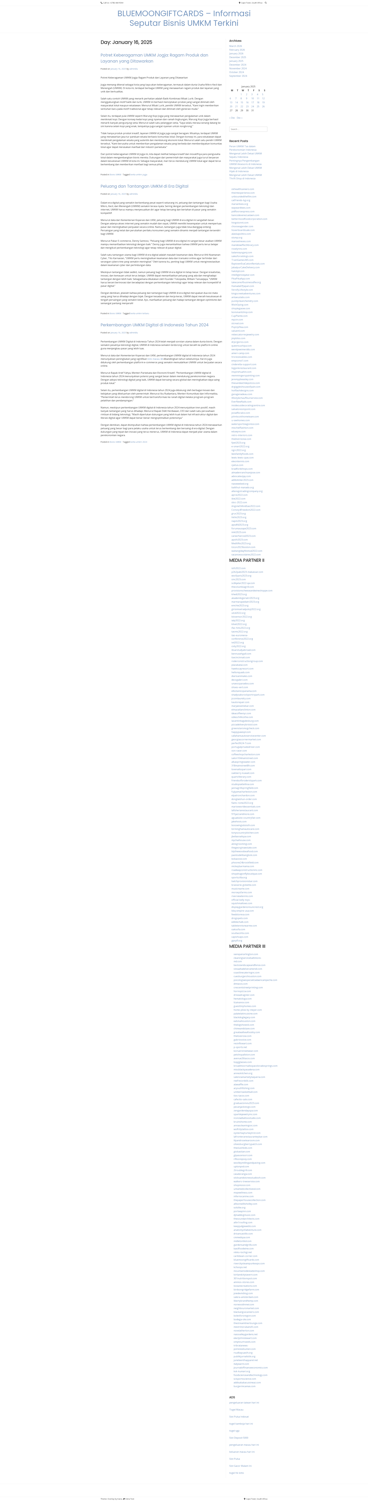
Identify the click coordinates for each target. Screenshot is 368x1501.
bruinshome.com (243, 1121)
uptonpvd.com (241, 1166)
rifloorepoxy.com (243, 1159)
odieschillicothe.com (242, 717)
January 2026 (236, 53)
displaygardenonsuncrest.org (247, 907)
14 (236, 102)
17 (252, 102)
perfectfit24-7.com (241, 743)
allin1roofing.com (243, 1222)
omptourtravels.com (244, 1341)
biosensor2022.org (241, 616)
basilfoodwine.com (244, 1248)
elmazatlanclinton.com (243, 709)
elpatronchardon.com (243, 795)
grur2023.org (238, 513)
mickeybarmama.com (242, 866)
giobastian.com (242, 1151)
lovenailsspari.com (241, 769)
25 (258, 106)
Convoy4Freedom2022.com (245, 509)
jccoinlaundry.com (241, 698)
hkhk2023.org (238, 517)
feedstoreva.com (240, 914)
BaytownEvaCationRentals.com (248, 263)
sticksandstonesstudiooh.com (250, 1177)
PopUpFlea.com (239, 327)
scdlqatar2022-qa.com (243, 583)
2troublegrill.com (243, 1170)
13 (231, 102)
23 (247, 106)
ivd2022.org (237, 642)
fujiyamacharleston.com (244, 791)
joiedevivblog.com (243, 1293)
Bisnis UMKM (115, 174)
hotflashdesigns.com (242, 390)
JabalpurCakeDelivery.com (245, 267)
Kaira (119, 1499)
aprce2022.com (239, 494)
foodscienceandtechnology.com (250, 1375)
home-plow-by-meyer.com (248, 1009)
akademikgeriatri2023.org (245, 598)
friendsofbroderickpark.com (246, 780)
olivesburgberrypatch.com (248, 1144)
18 (258, 102)
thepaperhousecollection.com (250, 1200)
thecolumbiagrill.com (242, 586)
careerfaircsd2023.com (243, 535)
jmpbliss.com (238, 338)
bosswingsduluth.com (243, 825)
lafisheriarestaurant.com (244, 810)
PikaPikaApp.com (240, 278)
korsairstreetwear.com (246, 1050)
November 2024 (238, 68)
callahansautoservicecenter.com (248, 735)
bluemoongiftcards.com (246, 1259)
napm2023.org (239, 521)
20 (231, 106)
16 (247, 102)
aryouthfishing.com (244, 1088)
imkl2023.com (238, 532)
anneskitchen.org (243, 1073)
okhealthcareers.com (242, 189)
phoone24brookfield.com (244, 862)
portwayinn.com (242, 1211)
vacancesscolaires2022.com (246, 554)
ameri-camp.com (240, 353)
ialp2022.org (238, 620)
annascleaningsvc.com (245, 1125)
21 (236, 106)
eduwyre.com (238, 431)
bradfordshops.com (242, 468)
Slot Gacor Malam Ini (240, 1465)
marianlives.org (239, 204)
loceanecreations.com (245, 1285)
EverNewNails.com (241, 401)
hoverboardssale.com (243, 230)
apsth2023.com (239, 539)
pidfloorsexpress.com (242, 211)
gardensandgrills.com (245, 1244)
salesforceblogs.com (242, 256)
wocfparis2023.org (241, 575)
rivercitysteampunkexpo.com (249, 1263)
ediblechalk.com (239, 921)
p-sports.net (240, 1047)
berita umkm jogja (138, 174)
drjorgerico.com (239, 342)
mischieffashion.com (242, 427)
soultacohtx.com (240, 933)
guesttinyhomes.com (245, 1006)
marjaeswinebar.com (242, 705)
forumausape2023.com (243, 528)
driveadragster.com (244, 995)
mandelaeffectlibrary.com (245, 245)
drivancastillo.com (243, 1233)
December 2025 (237, 57)
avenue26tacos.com (244, 1058)
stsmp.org (236, 237)
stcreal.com (237, 323)
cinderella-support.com (243, 364)
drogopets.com (239, 918)
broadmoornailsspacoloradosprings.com (255, 1065)
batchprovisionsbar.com (244, 881)
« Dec (232, 117)
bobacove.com (239, 858)
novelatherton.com (244, 1330)
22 (241, 106)
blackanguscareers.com (246, 1312)
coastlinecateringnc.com (246, 972)
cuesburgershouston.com (247, 976)
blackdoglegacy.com (244, 1017)
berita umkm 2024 (138, 442)
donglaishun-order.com (244, 799)
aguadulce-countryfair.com (245, 817)
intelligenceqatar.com (242, 274)
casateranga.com (243, 1174)
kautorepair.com (240, 702)
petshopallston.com (244, 1054)
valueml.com (238, 330)
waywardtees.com (240, 207)
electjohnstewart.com (245, 1338)
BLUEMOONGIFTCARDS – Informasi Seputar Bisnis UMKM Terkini (184, 18)
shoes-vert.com (239, 687)
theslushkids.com (243, 1147)
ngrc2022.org (238, 450)
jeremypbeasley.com (242, 379)
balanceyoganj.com (241, 252)
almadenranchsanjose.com (245, 472)
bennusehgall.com (241, 653)
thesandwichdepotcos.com (245, 383)
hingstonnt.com (239, 222)
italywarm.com (241, 1363)
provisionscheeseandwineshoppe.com (251, 590)
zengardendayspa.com (246, 1110)
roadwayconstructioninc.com (246, 870)
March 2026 (235, 46)
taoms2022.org (239, 631)
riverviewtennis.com (242, 896)
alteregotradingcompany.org (247, 491)
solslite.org (240, 1207)
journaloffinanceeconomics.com (251, 1367)
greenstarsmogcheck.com (245, 728)
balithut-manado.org (242, 487)
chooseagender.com (242, 226)
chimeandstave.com (244, 1028)
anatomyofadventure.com (247, 1229)
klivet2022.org (239, 624)
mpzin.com (237, 319)
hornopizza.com (242, 991)
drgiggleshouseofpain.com (245, 386)
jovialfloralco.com (240, 412)
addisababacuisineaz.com (247, 1382)
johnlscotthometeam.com (245, 416)
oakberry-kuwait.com (242, 773)
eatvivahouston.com (244, 1021)
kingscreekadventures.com (245, 293)
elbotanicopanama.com (243, 691)
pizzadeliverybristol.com (244, 724)
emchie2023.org (240, 605)
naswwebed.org (239, 483)
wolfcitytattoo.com (243, 1129)
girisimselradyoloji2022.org (246, 609)
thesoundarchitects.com (246, 1218)
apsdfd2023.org (239, 524)
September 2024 (238, 75)
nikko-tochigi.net (243, 1252)
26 (263, 106)
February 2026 (237, 49)
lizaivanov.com (241, 1002)
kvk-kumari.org (242, 1371)
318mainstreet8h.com (243, 765)
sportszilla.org (239, 877)
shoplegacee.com (240, 308)
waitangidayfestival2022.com (246, 550)
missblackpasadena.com (246, 1069)
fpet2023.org (238, 442)
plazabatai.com (239, 664)
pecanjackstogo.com (244, 1106)
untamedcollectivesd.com (247, 1188)
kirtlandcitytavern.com (245, 1274)
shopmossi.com (242, 1185)
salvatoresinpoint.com (243, 409)
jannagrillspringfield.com (244, 788)
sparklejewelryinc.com (245, 1114)
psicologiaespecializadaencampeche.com (255, 980)
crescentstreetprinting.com (248, 987)
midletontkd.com (242, 1241)
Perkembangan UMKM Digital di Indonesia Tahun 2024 (155, 325)
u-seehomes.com (240, 420)
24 (252, 106)
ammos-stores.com (244, 1282)
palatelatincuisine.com (245, 1013)
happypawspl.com (241, 732)
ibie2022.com (238, 498)
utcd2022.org (238, 613)
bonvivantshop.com (242, 312)
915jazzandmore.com (242, 814)
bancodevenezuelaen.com (245, 215)
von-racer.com (239, 750)
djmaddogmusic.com (244, 1215)
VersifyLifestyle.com (242, 289)
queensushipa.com (241, 345)
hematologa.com (243, 998)
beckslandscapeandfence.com (249, 965)
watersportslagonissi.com (245, 424)
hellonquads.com (240, 672)
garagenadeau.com (241, 394)
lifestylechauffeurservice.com (247, 397)
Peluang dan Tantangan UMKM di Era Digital (144, 186)
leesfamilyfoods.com (242, 453)
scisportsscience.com (245, 1378)
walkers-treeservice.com (247, 1181)
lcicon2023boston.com (243, 547)
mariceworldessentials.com (245, 806)
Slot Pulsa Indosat (239, 1416)
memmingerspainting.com (245, 375)
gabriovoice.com (242, 1039)
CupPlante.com (239, 315)
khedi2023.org (239, 594)
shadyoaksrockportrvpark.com (247, 694)
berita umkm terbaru (139, 313)
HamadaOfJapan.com (242, 286)
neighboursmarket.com (246, 1308)
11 (258, 98)
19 (263, 102)
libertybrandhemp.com (246, 1300)
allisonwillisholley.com (245, 1203)
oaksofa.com (238, 929)
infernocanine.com (244, 1196)
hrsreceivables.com (241, 356)
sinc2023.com (238, 579)
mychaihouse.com (241, 840)
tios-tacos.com (241, 1095)
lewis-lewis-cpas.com (242, 457)
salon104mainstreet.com (244, 758)
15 (241, 102)
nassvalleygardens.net (246, 1334)
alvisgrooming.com (241, 843)
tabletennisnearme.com (244, 925)
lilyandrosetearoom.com (247, 1140)
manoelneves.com (241, 241)
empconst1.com (239, 360)
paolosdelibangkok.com (244, 855)
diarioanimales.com (241, 676)
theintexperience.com (243, 192)
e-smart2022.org (240, 446)
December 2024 (237, 64)
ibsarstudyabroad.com (243, 650)
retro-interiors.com (241, 435)
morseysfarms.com (241, 892)
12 (263, 98)
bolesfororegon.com (245, 1315)
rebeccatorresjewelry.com (245, 334)
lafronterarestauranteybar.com (250, 1136)
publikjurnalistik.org (244, 1356)
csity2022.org (238, 646)
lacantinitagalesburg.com (245, 720)
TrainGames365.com (242, 259)
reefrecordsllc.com (243, 1080)
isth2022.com (238, 568)
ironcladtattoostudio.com (247, 1118)
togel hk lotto (236, 1472)
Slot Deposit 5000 (238, 1437)
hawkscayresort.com (242, 668)
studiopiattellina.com (242, 784)
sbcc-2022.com (239, 502)
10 (252, 98)
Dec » (240, 117)
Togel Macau (236, 1409)
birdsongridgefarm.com (246, 1289)
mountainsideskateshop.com (249, 1270)
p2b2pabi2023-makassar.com (247, 571)
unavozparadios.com (242, 683)
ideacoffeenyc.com (241, 713)
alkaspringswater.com (243, 761)
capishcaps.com (239, 936)
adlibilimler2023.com (242, 480)
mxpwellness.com (243, 1192)
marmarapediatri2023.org (245, 601)
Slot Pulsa (234, 1458)
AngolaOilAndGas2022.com (245, 506)
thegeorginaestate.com (244, 847)
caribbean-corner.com (245, 1256)
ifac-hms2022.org (240, 627)
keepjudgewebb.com (245, 1226)
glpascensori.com (243, 1155)
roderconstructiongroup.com (247, 661)
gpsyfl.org (236, 940)
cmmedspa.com (242, 1237)
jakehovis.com (239, 821)
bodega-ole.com (242, 1319)
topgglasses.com (243, 1062)
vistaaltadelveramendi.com (248, 968)
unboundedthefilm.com (243, 196)
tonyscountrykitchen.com (245, 832)
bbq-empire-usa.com (242, 910)
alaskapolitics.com (241, 233)
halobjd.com (237, 271)
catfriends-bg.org (240, 200)
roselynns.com (239, 248)
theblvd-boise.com (241, 439)
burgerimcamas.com (244, 1386)
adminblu (133, 68)
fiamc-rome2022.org (242, 802)
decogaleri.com (239, 679)
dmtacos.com (241, 983)
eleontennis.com (240, 461)
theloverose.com (242, 1036)
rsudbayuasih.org (243, 1352)
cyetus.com (237, 465)
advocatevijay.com (241, 476)
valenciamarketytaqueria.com (249, 1077)
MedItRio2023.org (241, 543)
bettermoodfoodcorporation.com (249, 218)
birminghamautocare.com (245, 829)
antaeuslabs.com (240, 297)
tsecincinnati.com (240, 657)
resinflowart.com (243, 1043)
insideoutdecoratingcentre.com (248, 405)
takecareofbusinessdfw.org (246, 282)
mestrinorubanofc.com (246, 1326)
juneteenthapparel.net (246, 1360)
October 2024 (236, 72)
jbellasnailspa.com (241, 836)
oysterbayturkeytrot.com (247, 1133)
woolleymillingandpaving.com (249, 1162)
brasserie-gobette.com (243, 884)
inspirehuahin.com (241, 371)
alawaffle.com (241, 1084)
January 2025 (236, 61)
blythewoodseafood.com (244, 851)
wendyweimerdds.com (243, 349)
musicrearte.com (240, 888)
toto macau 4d (155, 358)
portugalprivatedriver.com (245, 746)
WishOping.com (239, 304)
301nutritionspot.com (245, 1278)
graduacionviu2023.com (246, 1103)
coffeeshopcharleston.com (245, 754)
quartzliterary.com (241, 776)
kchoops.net (240, 1267)
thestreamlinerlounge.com (248, 1323)
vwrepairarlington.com (246, 954)
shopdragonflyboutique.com (246, 873)
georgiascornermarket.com (246, 739)
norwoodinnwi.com (244, 1304)
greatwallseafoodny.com (247, 1032)
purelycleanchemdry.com (244, 301)
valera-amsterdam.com (246, 1297)
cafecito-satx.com (243, 1099)
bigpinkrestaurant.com (243, 368)
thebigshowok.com (244, 1024)
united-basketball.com (245, 1091)
